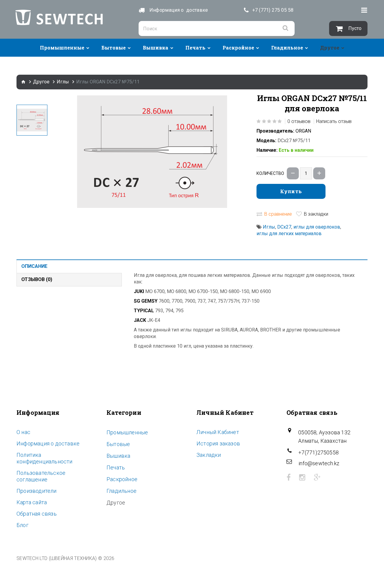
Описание (34, 266)
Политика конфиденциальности (44, 458)
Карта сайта (31, 502)
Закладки (208, 455)
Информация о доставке (48, 443)
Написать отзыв (334, 121)
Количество (270, 173)
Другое (329, 47)
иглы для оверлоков (316, 227)
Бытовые (113, 47)
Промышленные (62, 47)
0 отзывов (298, 121)
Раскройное (238, 47)
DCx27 (284, 227)
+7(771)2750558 (318, 452)
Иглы (63, 82)
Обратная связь (36, 514)
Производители (36, 491)
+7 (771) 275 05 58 (273, 10)
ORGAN (303, 131)
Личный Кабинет (217, 432)
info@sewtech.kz (318, 463)
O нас (23, 432)
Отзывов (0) (36, 279)
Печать (195, 47)
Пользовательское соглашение (40, 476)
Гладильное (287, 47)
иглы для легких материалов (289, 233)
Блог (22, 525)
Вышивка (155, 47)
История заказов (218, 443)
